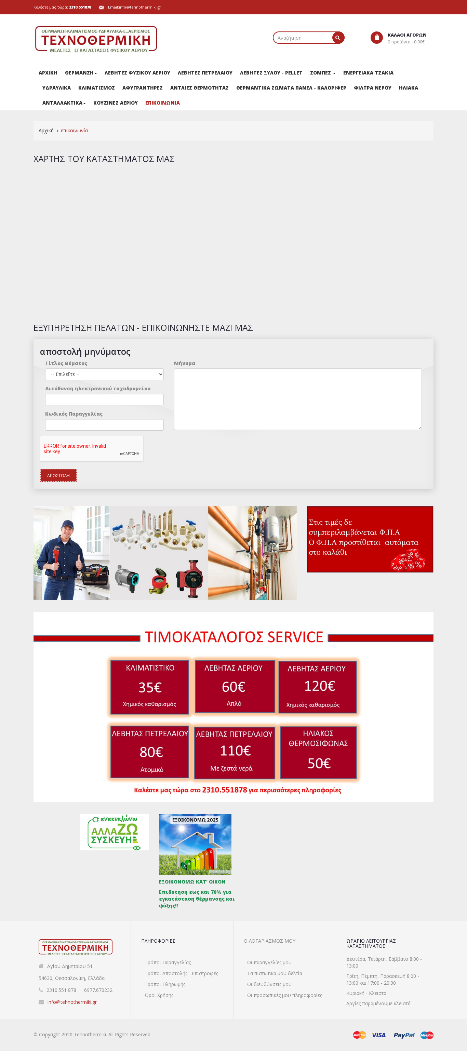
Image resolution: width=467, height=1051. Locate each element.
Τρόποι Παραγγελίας (168, 962)
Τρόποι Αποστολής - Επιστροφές (181, 973)
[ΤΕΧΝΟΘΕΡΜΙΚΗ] (97, 39)
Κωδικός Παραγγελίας (74, 413)
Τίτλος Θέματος (66, 363)
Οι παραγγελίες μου (269, 962)
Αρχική (46, 130)
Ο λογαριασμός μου (269, 941)
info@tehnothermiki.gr (140, 7)
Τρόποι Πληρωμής (165, 984)
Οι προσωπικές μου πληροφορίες (284, 995)
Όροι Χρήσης (159, 995)
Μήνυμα (184, 363)
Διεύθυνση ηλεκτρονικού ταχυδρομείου (97, 388)
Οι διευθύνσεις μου (269, 984)
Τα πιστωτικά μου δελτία (274, 973)
